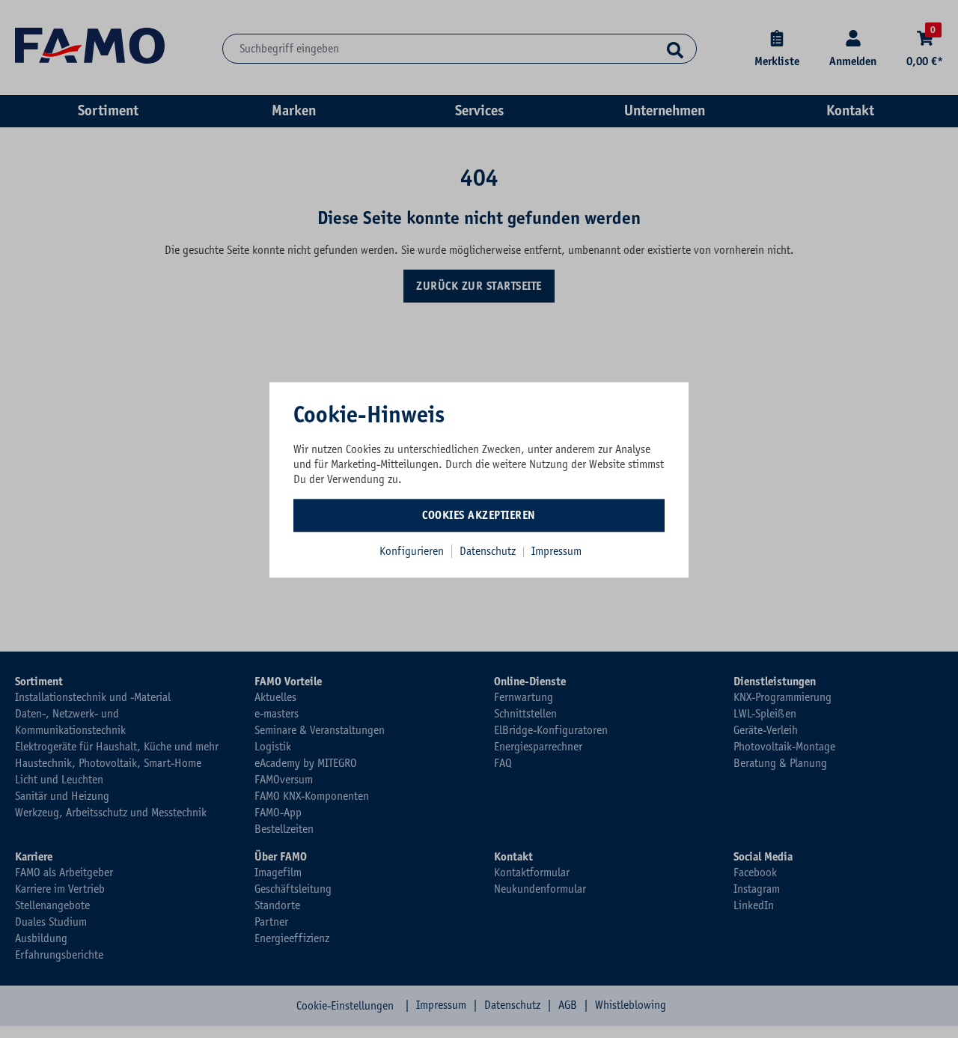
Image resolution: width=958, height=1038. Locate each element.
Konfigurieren (411, 551)
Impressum (556, 551)
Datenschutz (489, 551)
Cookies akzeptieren (479, 515)
